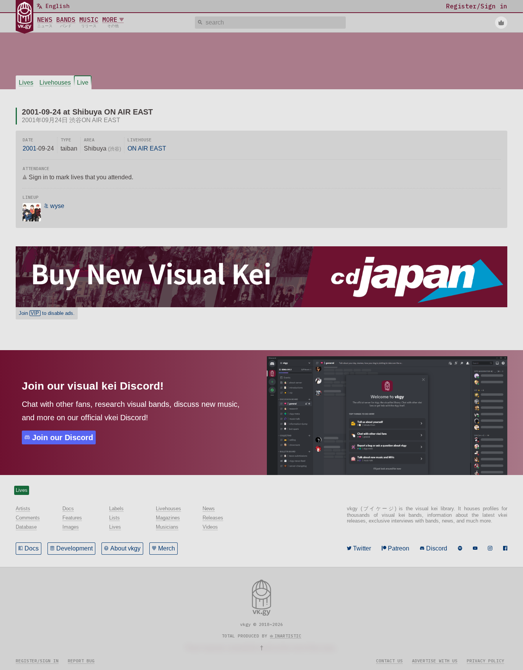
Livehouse (139, 140)
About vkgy (125, 548)
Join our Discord (62, 437)
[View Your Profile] (501, 22)
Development (74, 548)
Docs (32, 548)
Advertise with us (435, 660)
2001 (29, 148)
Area (89, 140)
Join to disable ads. (47, 313)
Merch (166, 548)
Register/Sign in (37, 660)
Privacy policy (485, 660)
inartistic (288, 636)
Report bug (81, 660)
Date (28, 140)
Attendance (36, 168)
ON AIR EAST (146, 148)
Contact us (389, 660)
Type (65, 140)
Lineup (31, 197)
